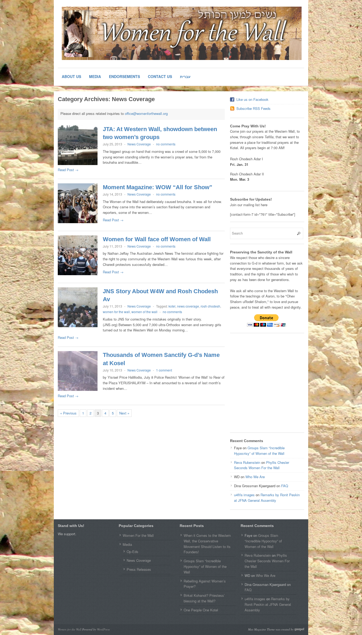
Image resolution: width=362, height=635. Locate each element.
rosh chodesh (210, 306)
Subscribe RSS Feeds (253, 108)
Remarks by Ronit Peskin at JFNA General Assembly (267, 497)
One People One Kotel (201, 609)
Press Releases (139, 569)
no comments (165, 144)
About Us (71, 76)
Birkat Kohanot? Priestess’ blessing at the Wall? (204, 598)
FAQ (284, 485)
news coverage (188, 306)
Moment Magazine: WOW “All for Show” (157, 187)
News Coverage (139, 144)
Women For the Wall (138, 535)
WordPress (103, 629)
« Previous (68, 413)
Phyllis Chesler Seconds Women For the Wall (261, 465)
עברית (185, 76)
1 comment (164, 370)
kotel (172, 306)
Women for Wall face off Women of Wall (157, 239)
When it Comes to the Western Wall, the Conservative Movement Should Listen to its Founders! (207, 543)
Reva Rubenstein (247, 462)
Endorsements (124, 76)
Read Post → (68, 169)
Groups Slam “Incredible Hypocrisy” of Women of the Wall (259, 450)
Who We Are (255, 476)
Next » (124, 413)
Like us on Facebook (252, 99)
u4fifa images (244, 494)
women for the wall (116, 311)
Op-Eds (132, 551)
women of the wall (144, 311)
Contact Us (160, 76)
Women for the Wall (69, 629)
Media (95, 76)
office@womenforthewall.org (146, 113)
